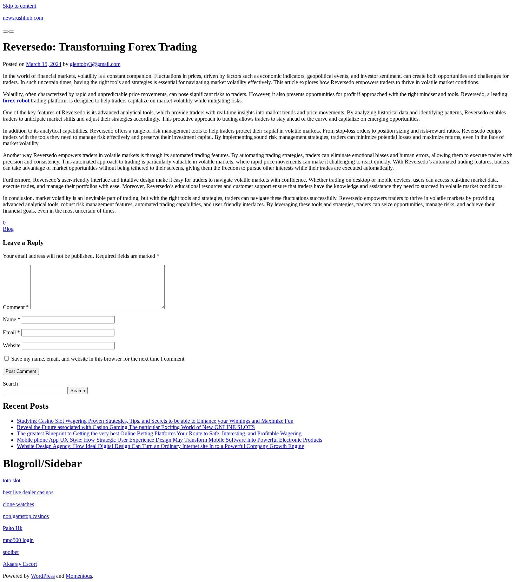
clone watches (18, 504)
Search (10, 384)
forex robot (16, 100)
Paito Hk (12, 528)
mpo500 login (18, 540)
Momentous (79, 576)
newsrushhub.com (23, 18)
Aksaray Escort (20, 564)
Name (11, 319)
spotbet (11, 552)
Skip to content (19, 6)
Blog (8, 229)
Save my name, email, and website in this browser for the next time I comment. (98, 359)
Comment (16, 307)
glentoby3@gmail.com (95, 64)
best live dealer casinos (28, 492)
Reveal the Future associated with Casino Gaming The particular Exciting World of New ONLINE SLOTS (136, 427)
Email (11, 332)
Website (11, 345)
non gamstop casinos (26, 516)
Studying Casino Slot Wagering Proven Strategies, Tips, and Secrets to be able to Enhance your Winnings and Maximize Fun (155, 421)
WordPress (43, 576)
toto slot (11, 480)
